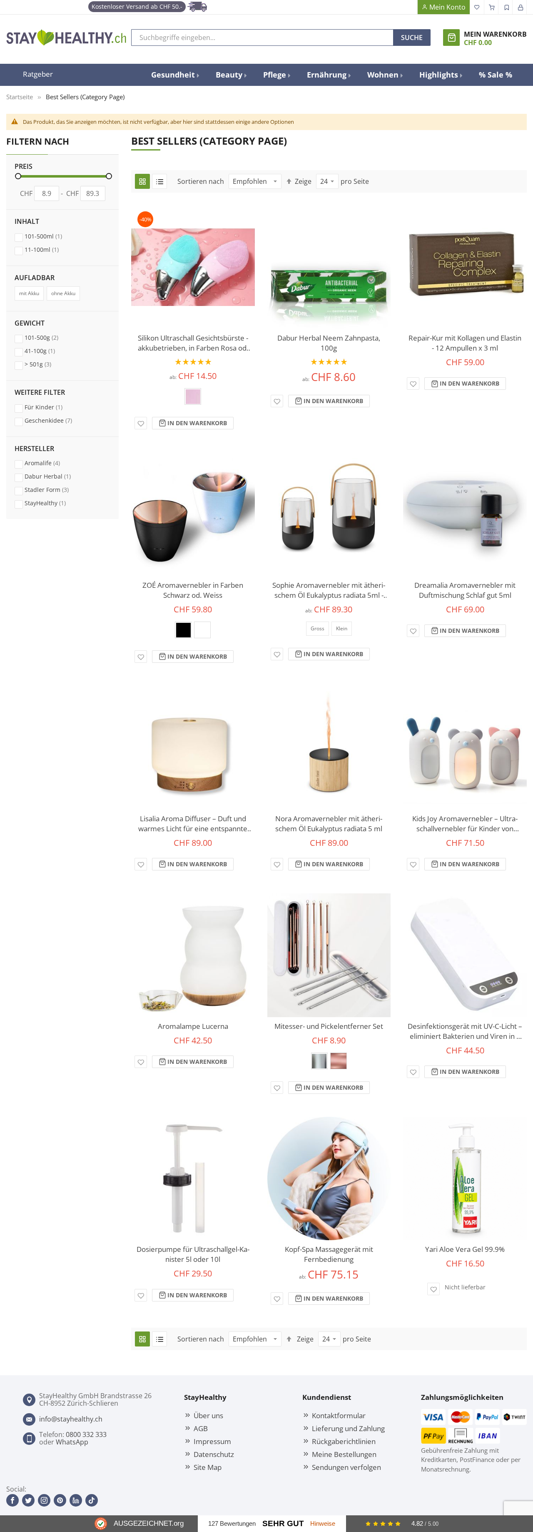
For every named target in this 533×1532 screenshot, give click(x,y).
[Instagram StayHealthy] (44, 1500)
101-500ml (51, 236)
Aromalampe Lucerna (193, 1026)
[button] (140, 423)
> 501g (46, 364)
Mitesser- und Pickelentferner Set (328, 1026)
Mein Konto (447, 7)
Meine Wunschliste (477, 7)
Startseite (19, 97)
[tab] (62, 186)
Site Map (208, 1467)
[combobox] (262, 37)
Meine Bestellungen (344, 1454)
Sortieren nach (200, 181)
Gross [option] (317, 628)
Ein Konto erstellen (505, 7)
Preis (23, 167)
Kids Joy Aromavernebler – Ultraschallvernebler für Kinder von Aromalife (465, 824)
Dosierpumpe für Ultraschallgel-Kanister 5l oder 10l (193, 1254)
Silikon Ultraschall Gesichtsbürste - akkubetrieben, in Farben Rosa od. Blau (193, 343)
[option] (192, 396)
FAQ (410, 7)
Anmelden (520, 7)
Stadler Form (55, 489)
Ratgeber (38, 74)
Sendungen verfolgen (346, 1467)
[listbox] (193, 399)
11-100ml (50, 249)
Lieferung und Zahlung (348, 1428)
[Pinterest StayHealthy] (60, 1500)
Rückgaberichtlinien (344, 1441)
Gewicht (30, 323)
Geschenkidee (56, 420)
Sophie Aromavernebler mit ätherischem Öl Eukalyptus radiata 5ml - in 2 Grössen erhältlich (328, 590)
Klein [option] (341, 628)
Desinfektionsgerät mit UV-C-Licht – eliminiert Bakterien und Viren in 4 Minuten (465, 1031)
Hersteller (34, 449)
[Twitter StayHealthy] (28, 1500)
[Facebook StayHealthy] (12, 1500)
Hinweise (322, 1523)
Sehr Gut (283, 1523)
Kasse (491, 7)
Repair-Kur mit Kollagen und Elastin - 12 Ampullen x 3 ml (464, 343)
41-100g (48, 350)
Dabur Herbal (56, 476)
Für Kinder (51, 407)
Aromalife (50, 463)
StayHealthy (53, 503)
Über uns (208, 1415)
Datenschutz (214, 1454)
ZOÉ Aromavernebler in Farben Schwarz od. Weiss (192, 590)
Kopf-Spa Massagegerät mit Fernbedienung (329, 1254)
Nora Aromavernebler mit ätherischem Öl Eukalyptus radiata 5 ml (328, 823)
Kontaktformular (339, 1415)
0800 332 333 (86, 1434)
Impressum (212, 1441)
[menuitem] (174, 75)
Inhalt (27, 222)
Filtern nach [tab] (37, 141)
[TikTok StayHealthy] (91, 1500)
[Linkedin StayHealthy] (76, 1500)
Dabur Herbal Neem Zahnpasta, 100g (328, 343)
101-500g (49, 337)
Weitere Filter (40, 392)
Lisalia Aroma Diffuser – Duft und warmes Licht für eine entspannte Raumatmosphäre (192, 824)
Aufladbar (35, 278)
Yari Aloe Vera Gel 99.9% (465, 1249)
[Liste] (159, 181)
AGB (201, 1428)
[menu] (332, 75)
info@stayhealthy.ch (70, 1419)
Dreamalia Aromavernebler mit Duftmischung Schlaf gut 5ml (465, 590)
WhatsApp (72, 1442)
